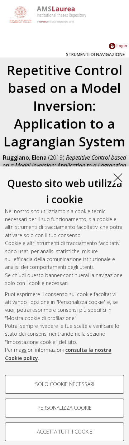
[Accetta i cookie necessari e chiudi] (118, 177)
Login (121, 45)
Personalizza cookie (65, 407)
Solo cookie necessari (64, 384)
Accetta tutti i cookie (64, 431)
